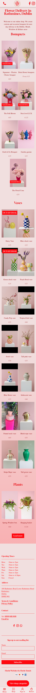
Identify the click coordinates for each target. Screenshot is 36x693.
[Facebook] (30, 3)
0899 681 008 (10, 616)
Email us (5, 619)
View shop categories (18, 683)
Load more (18, 536)
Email (4, 653)
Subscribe (18, 662)
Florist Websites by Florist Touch (18, 671)
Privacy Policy (7, 604)
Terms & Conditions (10, 601)
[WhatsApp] (21, 625)
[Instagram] (33, 3)
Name (4, 645)
